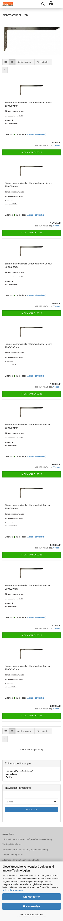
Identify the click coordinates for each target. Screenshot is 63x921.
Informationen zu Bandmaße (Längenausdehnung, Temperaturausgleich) (25, 852)
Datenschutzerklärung (12, 890)
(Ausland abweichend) (36, 134)
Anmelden (31, 809)
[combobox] (25, 62)
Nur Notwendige (31, 906)
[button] (5, 62)
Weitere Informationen (31, 914)
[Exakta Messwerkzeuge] (6, 4)
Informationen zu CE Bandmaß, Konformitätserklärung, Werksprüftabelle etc (27, 841)
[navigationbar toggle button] (59, 4)
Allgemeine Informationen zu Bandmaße (20, 860)
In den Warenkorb (31, 152)
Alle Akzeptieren (31, 896)
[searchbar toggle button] (43, 4)
